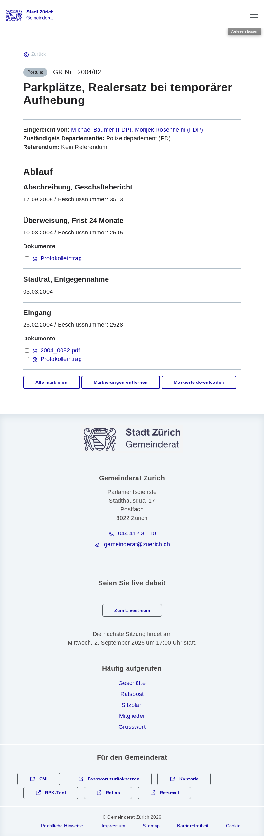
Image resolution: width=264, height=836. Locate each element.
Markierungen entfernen (121, 382)
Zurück (38, 54)
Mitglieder (132, 716)
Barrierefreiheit (192, 825)
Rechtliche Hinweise (62, 825)
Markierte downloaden (199, 382)
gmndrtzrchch (137, 544)
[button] (254, 15)
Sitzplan (132, 705)
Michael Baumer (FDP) (101, 130)
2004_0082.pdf (60, 350)
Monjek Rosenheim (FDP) (169, 130)
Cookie (233, 825)
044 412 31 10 (137, 533)
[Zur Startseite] (29, 15)
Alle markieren (51, 382)
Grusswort (132, 727)
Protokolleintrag (61, 258)
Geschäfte (132, 683)
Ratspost (132, 694)
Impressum (113, 825)
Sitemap (151, 825)
